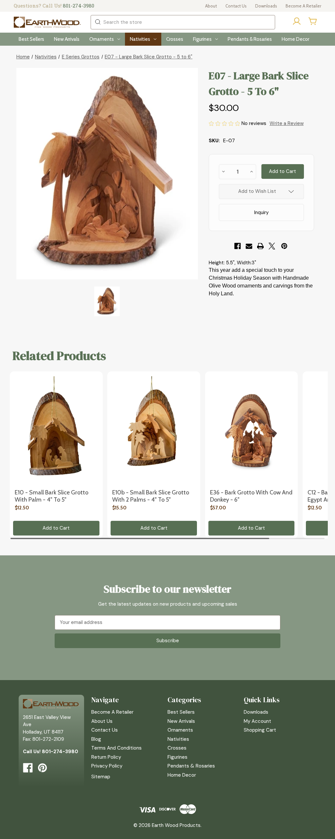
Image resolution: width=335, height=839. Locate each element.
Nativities (140, 39)
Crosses (174, 39)
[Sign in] (297, 22)
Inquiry (261, 212)
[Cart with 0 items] (313, 21)
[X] (272, 246)
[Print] (260, 246)
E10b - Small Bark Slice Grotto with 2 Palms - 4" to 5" (150, 496)
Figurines (202, 39)
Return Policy (106, 757)
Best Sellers (31, 39)
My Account (257, 721)
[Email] (249, 246)
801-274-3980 (78, 5)
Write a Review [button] (287, 123)
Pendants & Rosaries (250, 39)
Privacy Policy (106, 766)
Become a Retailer (303, 5)
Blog (96, 739)
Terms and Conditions (116, 748)
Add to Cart (56, 528)
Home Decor (295, 39)
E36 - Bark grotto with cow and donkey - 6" (251, 496)
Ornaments (101, 39)
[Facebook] (237, 246)
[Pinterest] (284, 246)
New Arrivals (66, 39)
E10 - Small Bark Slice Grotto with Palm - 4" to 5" (51, 496)
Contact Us (236, 5)
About (211, 5)
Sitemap (100, 776)
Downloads (266, 5)
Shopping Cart (260, 730)
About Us (102, 721)
